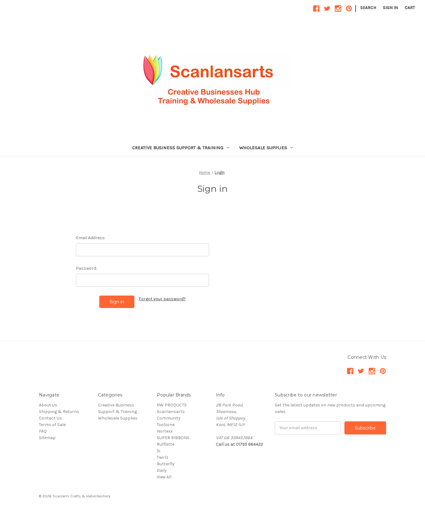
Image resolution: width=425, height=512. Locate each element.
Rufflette (165, 444)
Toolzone (166, 424)
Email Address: (90, 237)
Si (158, 450)
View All (164, 477)
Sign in (390, 7)
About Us (48, 405)
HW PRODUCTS (172, 405)
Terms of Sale (52, 424)
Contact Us (50, 418)
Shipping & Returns (59, 411)
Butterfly (166, 464)
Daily (162, 470)
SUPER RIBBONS (173, 437)
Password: (86, 268)
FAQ (43, 431)
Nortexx (165, 431)
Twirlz (162, 457)
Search (368, 7)
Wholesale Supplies (263, 147)
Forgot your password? (162, 298)
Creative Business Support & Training (177, 147)
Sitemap (47, 437)
